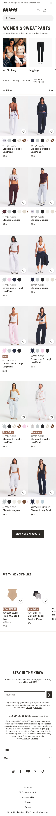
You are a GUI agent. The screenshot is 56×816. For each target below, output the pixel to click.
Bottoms (26, 80)
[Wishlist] (38, 10)
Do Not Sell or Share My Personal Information (28, 812)
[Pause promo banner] (51, 3)
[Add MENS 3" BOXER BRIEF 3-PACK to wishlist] (45, 600)
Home (6, 80)
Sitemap (28, 787)
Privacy (28, 802)
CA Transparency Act (28, 792)
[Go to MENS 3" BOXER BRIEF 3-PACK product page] (37, 595)
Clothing (15, 80)
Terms (28, 807)
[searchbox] (31, 18)
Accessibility (28, 797)
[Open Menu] (51, 10)
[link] (13, 771)
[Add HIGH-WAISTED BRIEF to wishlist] (20, 600)
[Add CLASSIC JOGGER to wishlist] (23, 202)
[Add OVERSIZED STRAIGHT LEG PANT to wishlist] (23, 270)
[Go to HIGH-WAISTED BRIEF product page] (12, 595)
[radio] (4, 140)
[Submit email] (49, 694)
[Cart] (45, 10)
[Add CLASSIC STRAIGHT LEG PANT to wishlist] (23, 131)
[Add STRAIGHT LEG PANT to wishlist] (51, 492)
